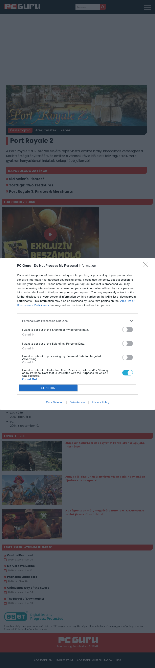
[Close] (147, 266)
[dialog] (77, 334)
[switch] (127, 329)
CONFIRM (48, 388)
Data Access (77, 402)
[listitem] (77, 321)
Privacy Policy (100, 402)
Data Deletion (54, 402)
